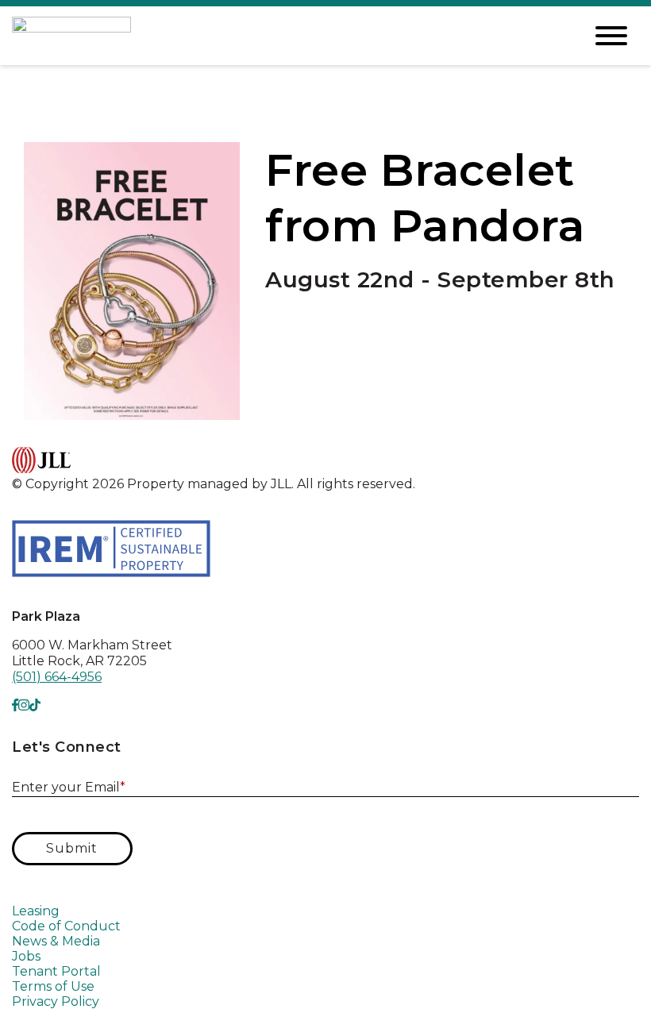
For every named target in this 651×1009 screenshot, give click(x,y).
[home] (286, 35)
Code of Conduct (66, 926)
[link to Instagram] (23, 705)
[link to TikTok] (34, 705)
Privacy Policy (55, 1001)
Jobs (26, 956)
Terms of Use (53, 986)
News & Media (56, 941)
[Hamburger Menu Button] (611, 35)
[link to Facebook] (15, 705)
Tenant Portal (56, 971)
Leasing (36, 910)
